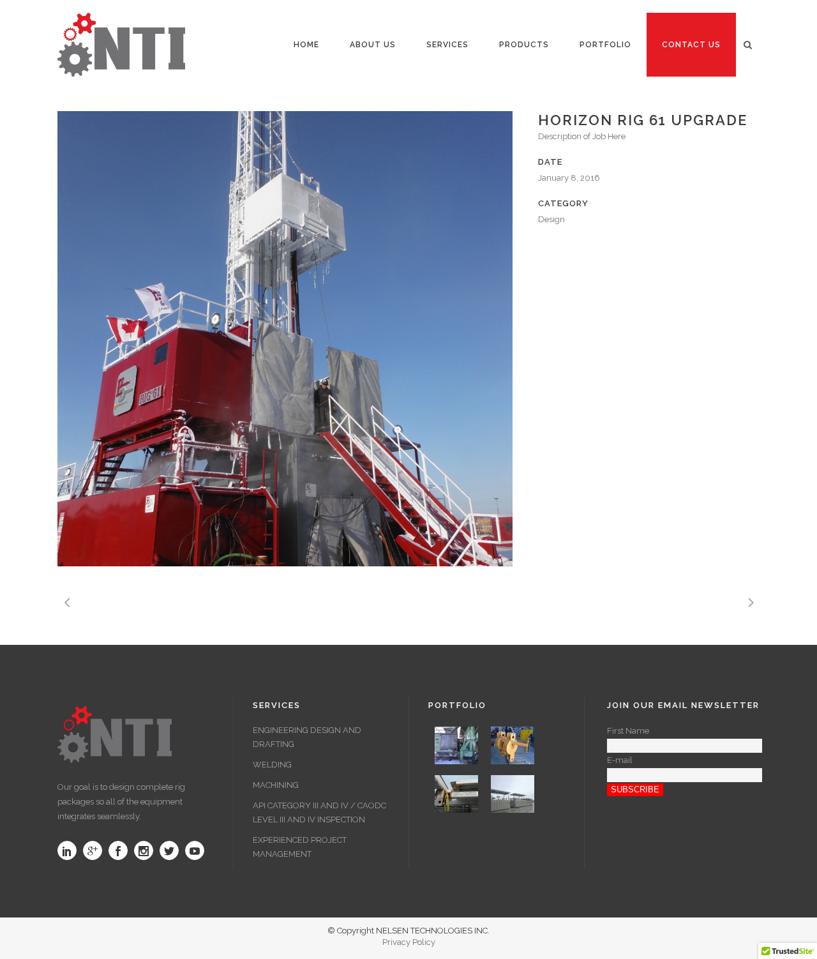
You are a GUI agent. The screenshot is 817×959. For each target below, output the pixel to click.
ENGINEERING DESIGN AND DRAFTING (307, 737)
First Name (628, 731)
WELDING (272, 764)
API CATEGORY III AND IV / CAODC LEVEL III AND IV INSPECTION (319, 812)
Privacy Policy (408, 942)
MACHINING (276, 785)
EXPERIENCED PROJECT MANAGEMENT (300, 847)
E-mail (620, 760)
